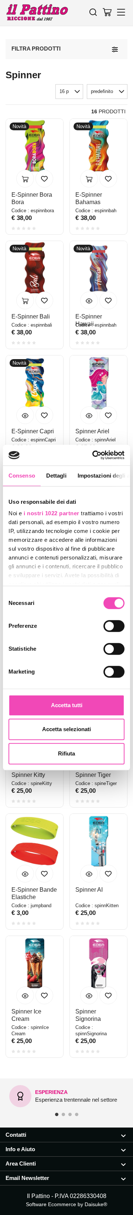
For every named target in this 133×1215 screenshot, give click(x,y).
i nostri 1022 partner (51, 513)
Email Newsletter (27, 1178)
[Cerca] (93, 12)
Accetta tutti (66, 705)
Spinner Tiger (93, 775)
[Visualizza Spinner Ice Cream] (25, 995)
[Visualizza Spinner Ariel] (89, 415)
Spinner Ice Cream (26, 1015)
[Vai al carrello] (107, 12)
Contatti (16, 1135)
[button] (107, 91)
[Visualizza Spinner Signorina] (89, 995)
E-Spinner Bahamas (88, 198)
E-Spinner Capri (32, 431)
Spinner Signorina (88, 1015)
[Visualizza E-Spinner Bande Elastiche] (25, 873)
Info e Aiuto (20, 1149)
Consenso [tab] (21, 475)
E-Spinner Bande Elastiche (34, 893)
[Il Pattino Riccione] (37, 13)
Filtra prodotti (36, 48)
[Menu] (121, 12)
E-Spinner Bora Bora (31, 198)
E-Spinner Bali (30, 316)
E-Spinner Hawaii (88, 320)
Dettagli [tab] (56, 475)
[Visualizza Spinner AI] (89, 873)
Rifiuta (66, 753)
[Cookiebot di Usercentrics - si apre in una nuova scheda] (94, 455)
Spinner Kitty (28, 775)
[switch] (114, 626)
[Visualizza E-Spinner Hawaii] (89, 300)
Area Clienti (21, 1163)
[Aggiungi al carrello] (25, 178)
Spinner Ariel (92, 431)
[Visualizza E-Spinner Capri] (25, 415)
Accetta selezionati (66, 729)
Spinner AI (89, 890)
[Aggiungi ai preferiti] (44, 178)
